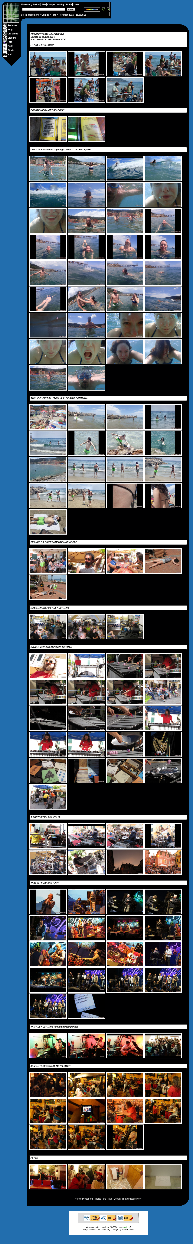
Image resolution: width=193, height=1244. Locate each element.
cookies (126, 1227)
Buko (69, 4)
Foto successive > (132, 1199)
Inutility (61, 4)
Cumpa (45, 15)
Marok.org (33, 15)
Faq (110, 1199)
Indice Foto (100, 1199)
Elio (44, 4)
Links (76, 4)
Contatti (118, 1199)
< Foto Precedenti (84, 1199)
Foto (54, 15)
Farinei (37, 4)
